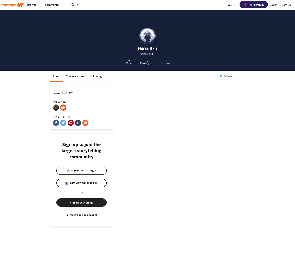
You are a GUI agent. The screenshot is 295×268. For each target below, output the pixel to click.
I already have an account (81, 215)
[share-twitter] (63, 123)
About (57, 76)
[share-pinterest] (71, 123)
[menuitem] (225, 76)
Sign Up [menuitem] (286, 4)
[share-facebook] (56, 123)
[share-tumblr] (78, 123)
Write (231, 5)
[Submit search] (73, 5)
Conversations (75, 76)
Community (52, 4)
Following (95, 76)
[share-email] (85, 123)
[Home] (13, 5)
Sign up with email (81, 202)
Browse (32, 4)
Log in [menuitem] (273, 4)
